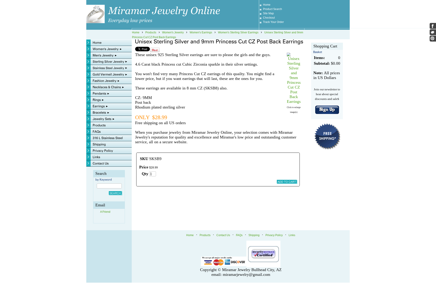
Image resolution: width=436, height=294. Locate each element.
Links (292, 235)
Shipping (254, 235)
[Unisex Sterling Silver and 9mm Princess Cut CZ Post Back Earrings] (294, 101)
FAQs (239, 235)
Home (266, 4)
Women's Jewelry (173, 32)
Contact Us (223, 235)
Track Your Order (273, 22)
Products (150, 32)
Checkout (269, 17)
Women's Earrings (201, 32)
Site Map (268, 13)
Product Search (272, 9)
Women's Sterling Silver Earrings (238, 32)
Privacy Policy (274, 235)
